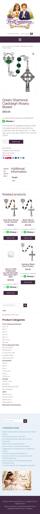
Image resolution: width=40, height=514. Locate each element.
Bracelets (5, 384)
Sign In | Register (12, 33)
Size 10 (4, 334)
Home (4, 46)
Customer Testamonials (24, 506)
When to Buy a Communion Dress (13, 444)
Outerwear (6, 371)
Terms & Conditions (27, 508)
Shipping (9, 508)
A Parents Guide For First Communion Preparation (18, 465)
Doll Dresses (6, 400)
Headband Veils (7, 355)
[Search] (25, 305)
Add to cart (16, 142)
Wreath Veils (7, 350)
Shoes (4, 366)
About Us (7, 506)
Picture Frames (7, 397)
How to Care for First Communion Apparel (16, 446)
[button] (20, 39)
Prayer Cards (7, 381)
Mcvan (9, 155)
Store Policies (16, 508)
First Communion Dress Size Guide (13, 436)
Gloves (4, 363)
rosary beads (10, 153)
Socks (4, 368)
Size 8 (4, 332)
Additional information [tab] (6, 172)
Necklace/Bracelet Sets (10, 386)
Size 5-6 (5, 326)
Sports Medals (7, 389)
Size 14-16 (6, 340)
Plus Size (5, 342)
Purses (4, 374)
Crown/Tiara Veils (8, 353)
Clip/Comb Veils (7, 358)
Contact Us (13, 506)
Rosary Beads (11, 46)
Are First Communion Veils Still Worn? (14, 453)
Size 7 (4, 329)
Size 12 (4, 337)
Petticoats (6, 376)
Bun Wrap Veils (7, 347)
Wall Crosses (7, 394)
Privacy (34, 506)
